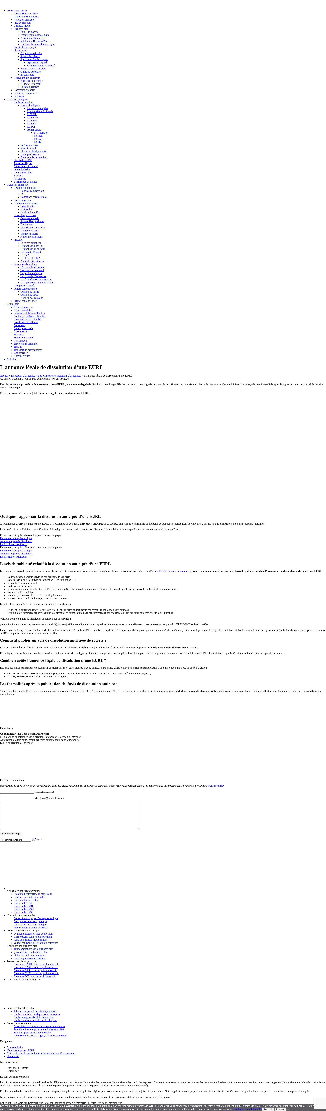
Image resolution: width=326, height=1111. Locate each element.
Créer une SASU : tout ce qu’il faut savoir (36, 964)
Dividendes (26, 224)
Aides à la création (30, 56)
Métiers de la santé (23, 337)
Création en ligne (23, 172)
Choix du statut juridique (33, 151)
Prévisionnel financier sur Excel (31, 927)
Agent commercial (23, 307)
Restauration (20, 340)
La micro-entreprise (37, 108)
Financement (20, 50)
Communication (22, 200)
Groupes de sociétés (24, 285)
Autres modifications (31, 236)
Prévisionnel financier (32, 38)
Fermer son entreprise (25, 300)
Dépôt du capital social (26, 166)
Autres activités (22, 355)
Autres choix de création (33, 157)
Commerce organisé (24, 89)
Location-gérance (29, 86)
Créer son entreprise (17, 99)
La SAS (31, 123)
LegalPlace (13, 1070)
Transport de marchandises (28, 349)
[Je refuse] (287, 1109)
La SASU (32, 117)
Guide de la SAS (23, 912)
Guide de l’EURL (23, 903)
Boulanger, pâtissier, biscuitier (30, 316)
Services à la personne (25, 343)
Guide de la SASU (24, 909)
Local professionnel (30, 154)
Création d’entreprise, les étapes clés (33, 893)
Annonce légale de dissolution (16, 541)
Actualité (11, 358)
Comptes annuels (29, 218)
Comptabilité (27, 206)
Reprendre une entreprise (27, 77)
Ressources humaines (25, 264)
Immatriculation (22, 169)
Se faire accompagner (25, 93)
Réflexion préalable (24, 19)
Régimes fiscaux (29, 145)
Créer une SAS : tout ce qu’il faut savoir (35, 970)
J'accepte (268, 1109)
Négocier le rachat (30, 83)
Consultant (19, 325)
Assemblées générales (32, 221)
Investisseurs (27, 74)
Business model (22, 25)
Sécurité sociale (28, 148)
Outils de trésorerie (30, 71)
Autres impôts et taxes (32, 261)
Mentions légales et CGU (20, 1050)
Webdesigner (21, 352)
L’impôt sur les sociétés (32, 248)
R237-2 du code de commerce (175, 571)
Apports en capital (37, 62)
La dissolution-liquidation (13, 544)
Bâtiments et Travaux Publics (29, 313)
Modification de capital (32, 227)
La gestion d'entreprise (23, 375)
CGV (23, 193)
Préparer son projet (17, 10)
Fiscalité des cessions (31, 297)
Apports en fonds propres (34, 59)
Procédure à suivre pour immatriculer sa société (39, 1029)
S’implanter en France (25, 181)
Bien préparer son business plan (31, 952)
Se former (19, 96)
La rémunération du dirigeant (35, 279)
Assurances (20, 178)
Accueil (4, 375)
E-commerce (20, 331)
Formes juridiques (30, 105)
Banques (18, 175)
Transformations (29, 233)
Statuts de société (23, 160)
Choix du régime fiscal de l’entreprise (34, 1017)
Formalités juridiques (25, 215)
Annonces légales (23, 163)
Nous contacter (216, 785)
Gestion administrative (26, 203)
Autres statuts (34, 129)
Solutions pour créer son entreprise (32, 1032)
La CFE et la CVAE (31, 258)
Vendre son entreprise (25, 288)
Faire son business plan (26, 900)
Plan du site (13, 1056)
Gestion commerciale (25, 187)
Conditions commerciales (33, 196)
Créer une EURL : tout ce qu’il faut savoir (36, 973)
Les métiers (13, 303)
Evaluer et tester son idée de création (33, 933)
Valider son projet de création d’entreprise (36, 942)
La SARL (32, 120)
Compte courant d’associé (41, 65)
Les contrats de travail (32, 270)
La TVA (24, 255)
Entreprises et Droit (17, 1067)
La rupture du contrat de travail (36, 282)
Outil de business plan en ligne (30, 924)
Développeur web (23, 328)
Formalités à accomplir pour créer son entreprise (39, 1026)
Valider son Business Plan (34, 41)
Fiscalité (18, 239)
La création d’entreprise (26, 16)
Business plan (21, 28)
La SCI (31, 126)
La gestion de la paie (31, 273)
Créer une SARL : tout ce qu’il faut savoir (36, 967)
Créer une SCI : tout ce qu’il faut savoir (35, 976)
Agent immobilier (23, 310)
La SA (37, 138)
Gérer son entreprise (17, 184)
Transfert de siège (29, 230)
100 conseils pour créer (26, 13)
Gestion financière (30, 212)
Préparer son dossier (31, 53)
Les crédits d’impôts (31, 251)
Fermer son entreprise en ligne (16, 538)
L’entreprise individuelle (40, 111)
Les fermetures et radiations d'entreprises (59, 375)
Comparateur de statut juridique (30, 921)
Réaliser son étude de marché (29, 896)
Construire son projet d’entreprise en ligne (36, 918)
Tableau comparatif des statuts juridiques (35, 1011)
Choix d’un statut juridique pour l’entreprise (37, 1014)
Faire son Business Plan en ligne (37, 44)
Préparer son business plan (34, 34)
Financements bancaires (33, 68)
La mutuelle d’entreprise (33, 276)
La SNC (38, 135)
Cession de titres (29, 294)
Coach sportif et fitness (26, 322)
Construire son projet (25, 47)
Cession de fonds (29, 291)
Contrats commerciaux (32, 190)
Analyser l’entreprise (31, 80)
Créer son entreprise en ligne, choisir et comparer (40, 1035)
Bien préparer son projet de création (33, 936)
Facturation (26, 209)
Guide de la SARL (24, 906)
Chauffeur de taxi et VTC (27, 319)
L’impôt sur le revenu (31, 245)
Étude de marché (29, 31)
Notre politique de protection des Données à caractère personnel (41, 1053)
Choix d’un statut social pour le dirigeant (35, 1020)
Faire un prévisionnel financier (30, 958)
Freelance (19, 334)
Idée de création (22, 22)
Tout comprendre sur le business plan (33, 948)
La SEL (38, 141)
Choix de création (23, 102)
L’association (41, 132)
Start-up (18, 346)
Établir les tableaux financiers (29, 955)
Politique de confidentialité (248, 1109)
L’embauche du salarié (32, 267)
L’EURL (32, 114)
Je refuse (280, 1109)
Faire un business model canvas (30, 939)
